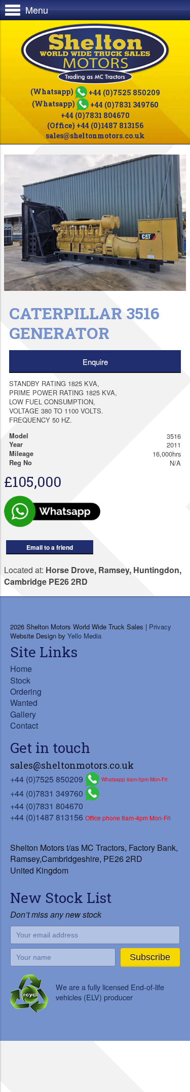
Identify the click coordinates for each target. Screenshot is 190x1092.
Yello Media (84, 636)
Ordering (26, 691)
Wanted (23, 702)
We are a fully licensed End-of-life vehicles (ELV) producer (110, 992)
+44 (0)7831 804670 (95, 115)
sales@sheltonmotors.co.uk (95, 135)
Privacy (160, 626)
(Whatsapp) (95, 91)
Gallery (23, 714)
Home (21, 668)
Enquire (95, 361)
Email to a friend (49, 547)
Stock (20, 680)
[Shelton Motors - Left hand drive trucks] (95, 53)
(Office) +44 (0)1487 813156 (95, 125)
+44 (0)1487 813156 (46, 817)
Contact (24, 725)
